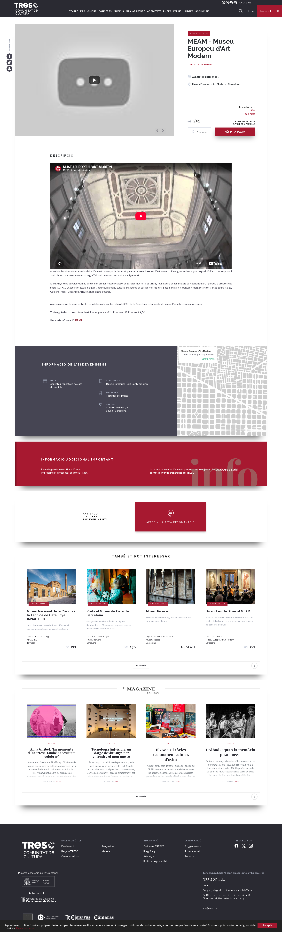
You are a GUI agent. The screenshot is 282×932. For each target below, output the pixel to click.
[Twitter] (9, 62)
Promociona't (192, 851)
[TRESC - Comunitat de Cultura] (26, 9)
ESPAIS (177, 11)
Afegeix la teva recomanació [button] (170, 522)
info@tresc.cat (210, 908)
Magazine (108, 846)
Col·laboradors (69, 856)
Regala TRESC (69, 851)
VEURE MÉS (141, 666)
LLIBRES (188, 11)
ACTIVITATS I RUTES (159, 11)
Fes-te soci (67, 846)
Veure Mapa (208, 359)
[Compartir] (9, 68)
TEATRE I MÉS (77, 11)
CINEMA (91, 11)
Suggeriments (193, 846)
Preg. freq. (149, 851)
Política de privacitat (155, 861)
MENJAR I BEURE (135, 11)
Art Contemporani (200, 64)
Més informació (25, 928)
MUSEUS (119, 11)
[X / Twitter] (244, 845)
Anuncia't (190, 856)
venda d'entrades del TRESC (178, 472)
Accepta (267, 925)
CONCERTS (105, 11)
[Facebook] (9, 56)
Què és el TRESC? (153, 846)
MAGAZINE (244, 2)
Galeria (106, 851)
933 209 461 (214, 879)
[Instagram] (251, 845)
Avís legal (149, 856)
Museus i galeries (199, 33)
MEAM (78, 320)
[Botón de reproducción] (94, 80)
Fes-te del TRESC (269, 11)
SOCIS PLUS (202, 11)
